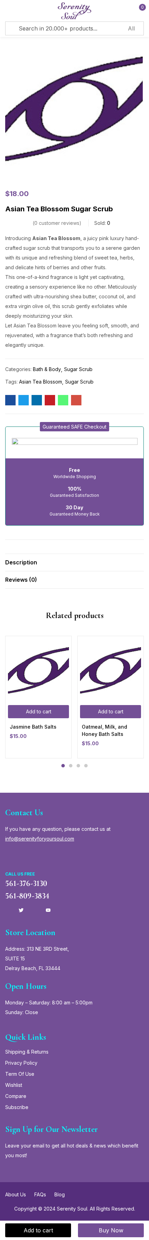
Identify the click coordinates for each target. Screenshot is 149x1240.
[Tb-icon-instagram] (34, 910)
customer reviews (56, 223)
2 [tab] (70, 765)
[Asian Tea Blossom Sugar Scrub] (10, 400)
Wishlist (13, 1085)
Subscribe (16, 1107)
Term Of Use (19, 1074)
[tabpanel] (38, 697)
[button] (74, 426)
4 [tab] (86, 765)
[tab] (74, 562)
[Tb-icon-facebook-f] (7, 910)
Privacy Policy (21, 1063)
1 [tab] (63, 765)
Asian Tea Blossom (40, 382)
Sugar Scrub (78, 369)
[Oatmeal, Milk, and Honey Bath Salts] (110, 669)
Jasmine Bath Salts (33, 727)
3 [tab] (78, 765)
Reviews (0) (21, 579)
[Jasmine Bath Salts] (38, 669)
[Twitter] (21, 910)
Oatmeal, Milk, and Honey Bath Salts (104, 730)
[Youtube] (48, 910)
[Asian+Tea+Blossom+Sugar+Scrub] (23, 400)
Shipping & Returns (27, 1052)
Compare (15, 1096)
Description (21, 562)
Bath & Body (47, 369)
